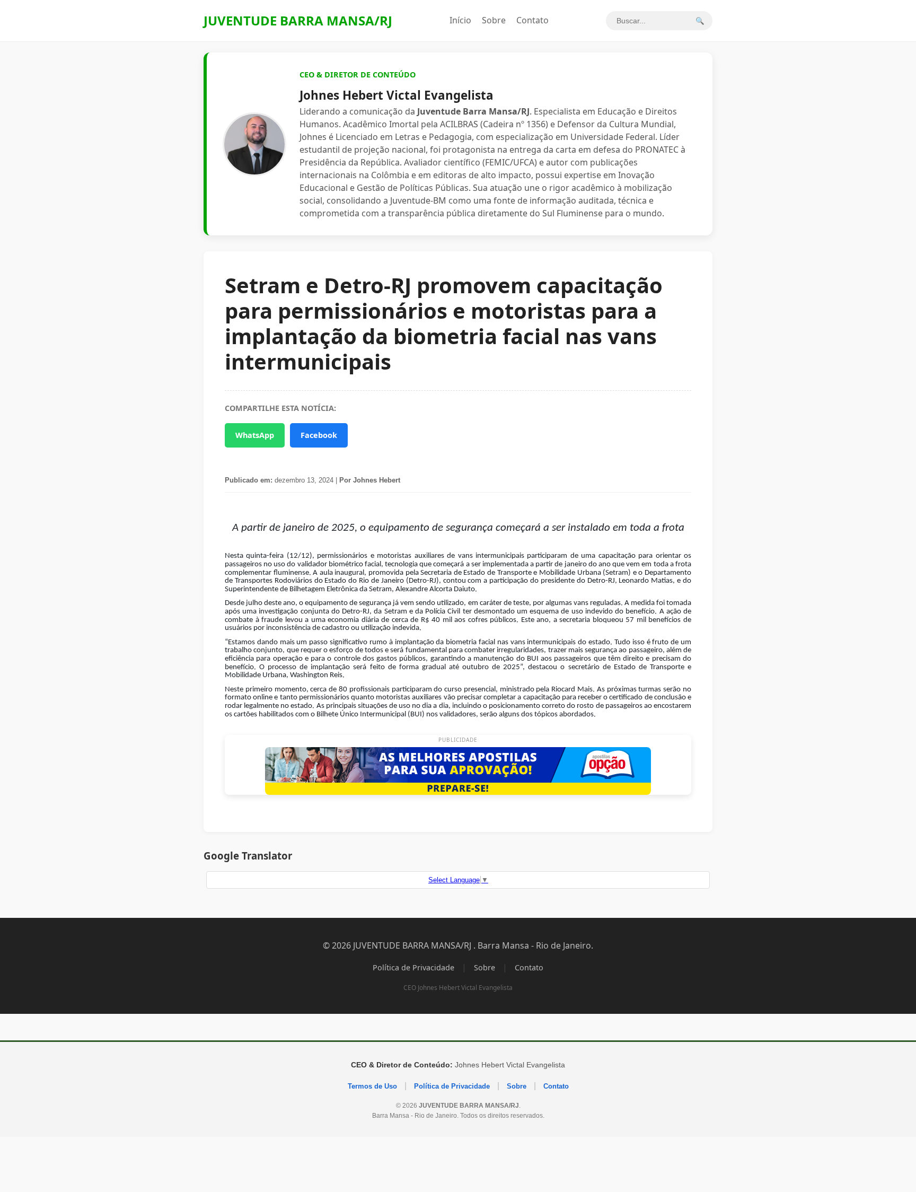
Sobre (494, 20)
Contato (532, 20)
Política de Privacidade (413, 967)
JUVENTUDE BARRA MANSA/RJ (298, 20)
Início (460, 20)
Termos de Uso (372, 1086)
